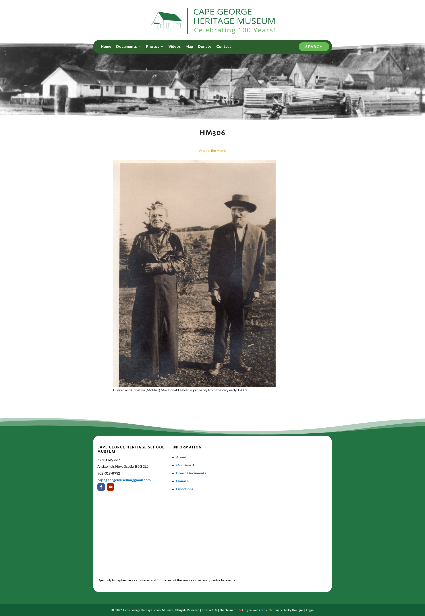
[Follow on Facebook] (101, 487)
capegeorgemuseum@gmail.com (124, 480)
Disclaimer (227, 610)
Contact (223, 47)
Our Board (185, 465)
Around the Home (212, 150)
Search (314, 46)
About (181, 457)
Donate (204, 47)
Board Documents (191, 473)
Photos (152, 47)
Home (106, 47)
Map (189, 47)
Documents (126, 47)
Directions (184, 489)
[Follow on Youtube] (110, 487)
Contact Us (209, 610)
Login (310, 610)
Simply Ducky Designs (288, 610)
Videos (174, 47)
